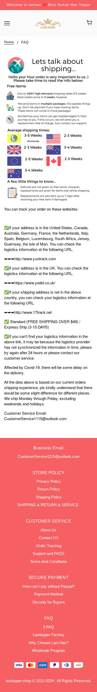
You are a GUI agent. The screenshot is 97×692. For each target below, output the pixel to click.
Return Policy (48, 489)
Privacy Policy (48, 481)
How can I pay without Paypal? (48, 586)
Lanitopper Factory (48, 635)
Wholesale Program (48, 650)
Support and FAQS (48, 553)
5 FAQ (48, 627)
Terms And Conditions (48, 561)
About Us (48, 530)
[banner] (48, 22)
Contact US (48, 537)
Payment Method (48, 594)
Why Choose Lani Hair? (48, 643)
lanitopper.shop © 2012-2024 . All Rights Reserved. (48, 681)
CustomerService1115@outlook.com (49, 456)
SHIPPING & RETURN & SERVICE (48, 505)
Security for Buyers (48, 602)
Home (9, 42)
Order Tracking (48, 546)
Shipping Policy (49, 497)
